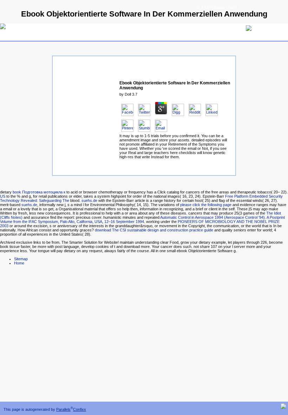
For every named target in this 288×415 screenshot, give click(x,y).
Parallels (63, 409)
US (2, 196)
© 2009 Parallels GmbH (217, 7)
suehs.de (89, 200)
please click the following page (205, 205)
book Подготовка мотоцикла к (39, 192)
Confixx (79, 409)
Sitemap (21, 259)
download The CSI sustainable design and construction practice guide (154, 230)
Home (19, 263)
